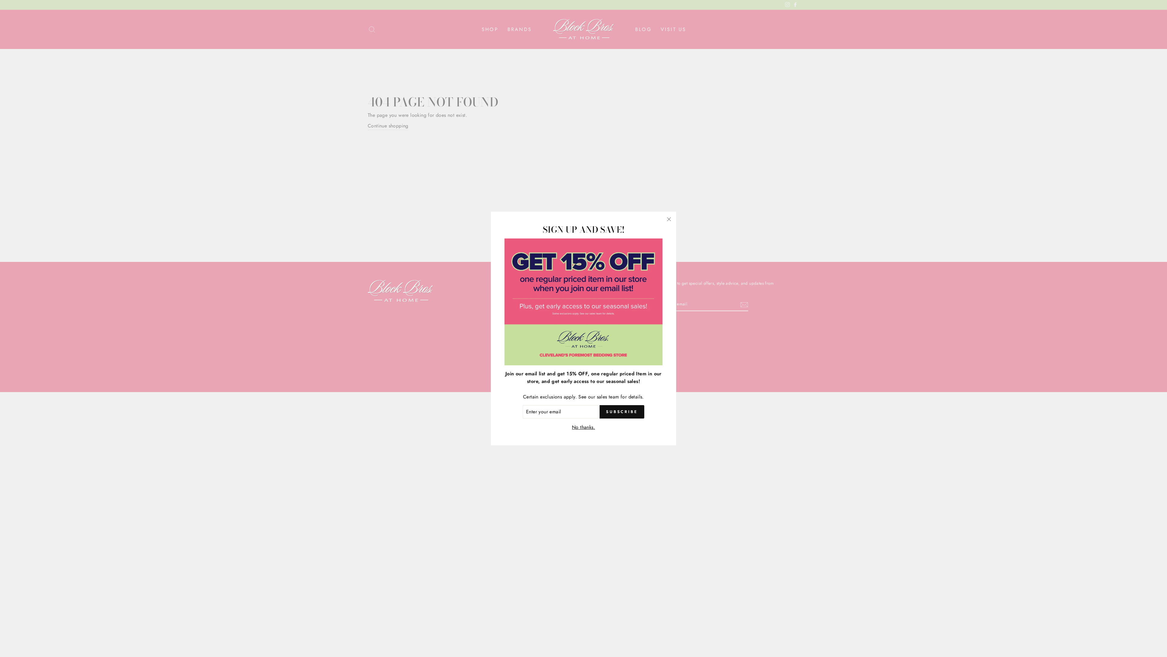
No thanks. (583, 427)
